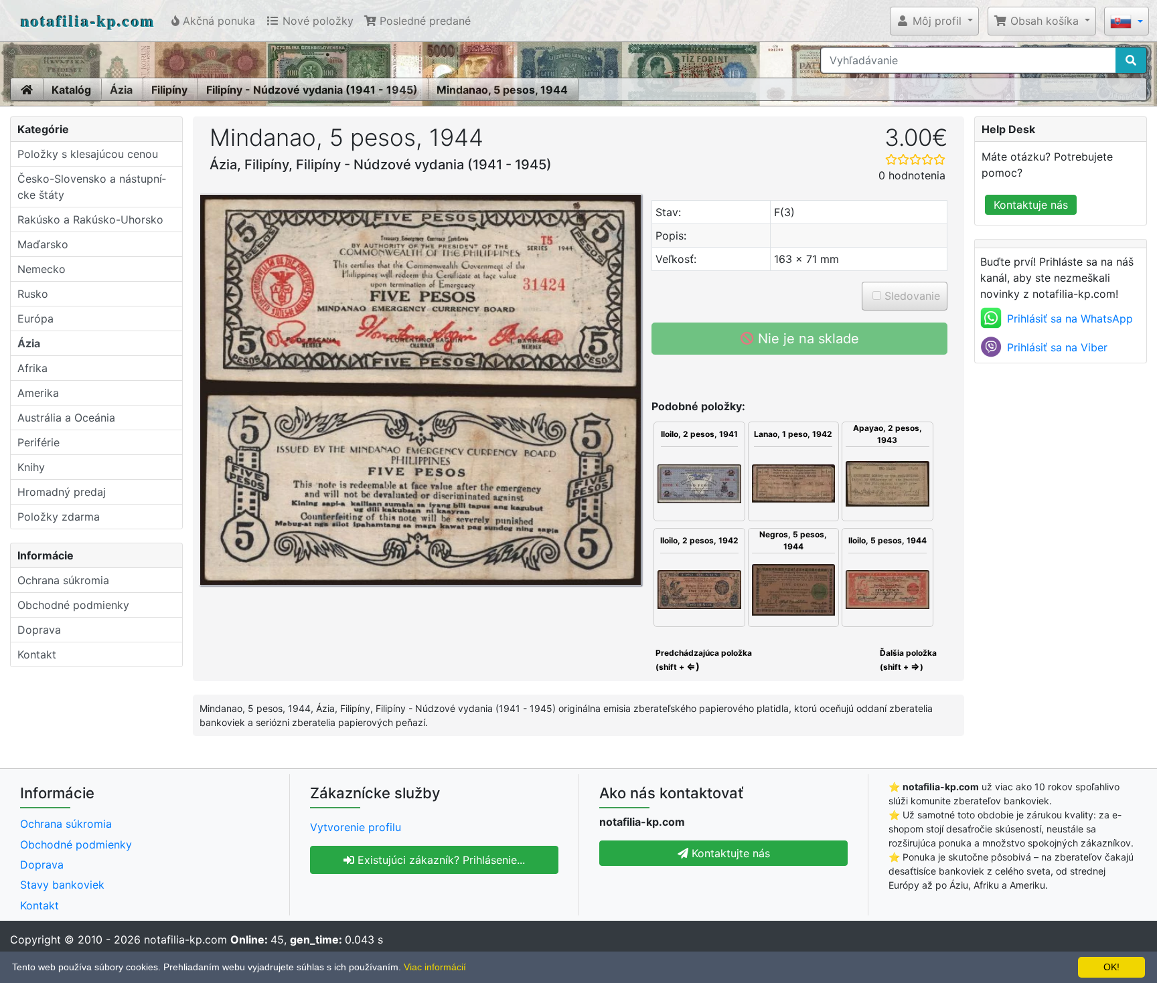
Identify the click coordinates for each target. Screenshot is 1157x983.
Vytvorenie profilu (355, 827)
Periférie (38, 442)
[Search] (1130, 60)
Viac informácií (435, 967)
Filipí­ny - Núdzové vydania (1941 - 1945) (312, 89)
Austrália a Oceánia (66, 417)
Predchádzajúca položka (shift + (702, 660)
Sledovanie (910, 295)
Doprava (39, 629)
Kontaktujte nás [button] (729, 853)
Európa (35, 318)
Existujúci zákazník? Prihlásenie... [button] (439, 860)
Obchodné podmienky (73, 605)
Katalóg (71, 89)
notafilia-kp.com (88, 20)
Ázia (121, 89)
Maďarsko (42, 244)
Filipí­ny (169, 89)
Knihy (31, 467)
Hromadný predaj (61, 492)
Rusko (32, 293)
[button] (934, 20)
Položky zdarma (58, 516)
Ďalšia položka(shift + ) (908, 660)
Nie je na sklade (806, 339)
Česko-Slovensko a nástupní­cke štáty (91, 186)
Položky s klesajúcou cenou (87, 154)
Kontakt (36, 654)
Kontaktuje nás (1031, 204)
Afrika (32, 368)
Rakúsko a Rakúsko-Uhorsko (90, 219)
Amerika (38, 392)
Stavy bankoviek (62, 884)
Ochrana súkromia (63, 580)
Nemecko (41, 269)
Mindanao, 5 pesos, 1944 (502, 89)
